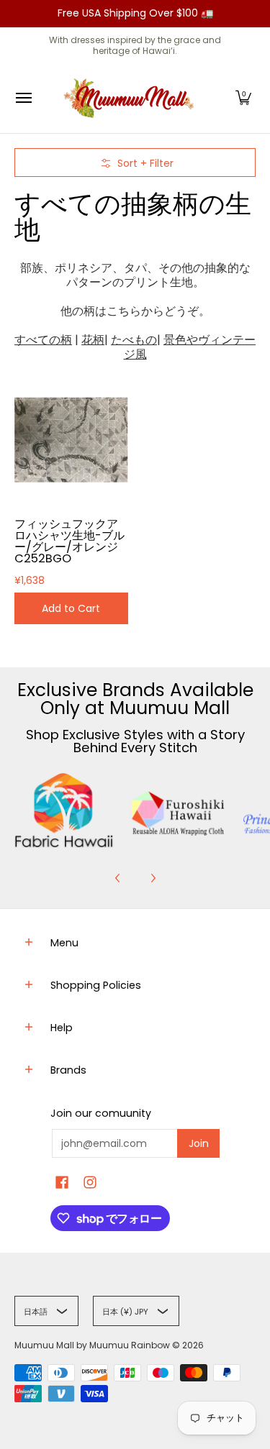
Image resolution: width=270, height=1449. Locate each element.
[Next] (152, 878)
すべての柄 (43, 340)
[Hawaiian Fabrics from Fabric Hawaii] (64, 811)
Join (199, 1143)
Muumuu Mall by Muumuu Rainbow (92, 1345)
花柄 (92, 340)
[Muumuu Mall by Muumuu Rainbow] (131, 98)
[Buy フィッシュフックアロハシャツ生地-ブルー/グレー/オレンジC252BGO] (71, 440)
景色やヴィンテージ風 (190, 347)
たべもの (134, 340)
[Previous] (118, 878)
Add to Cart (71, 608)
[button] (243, 98)
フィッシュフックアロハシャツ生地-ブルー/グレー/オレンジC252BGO (69, 541)
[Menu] (23, 98)
